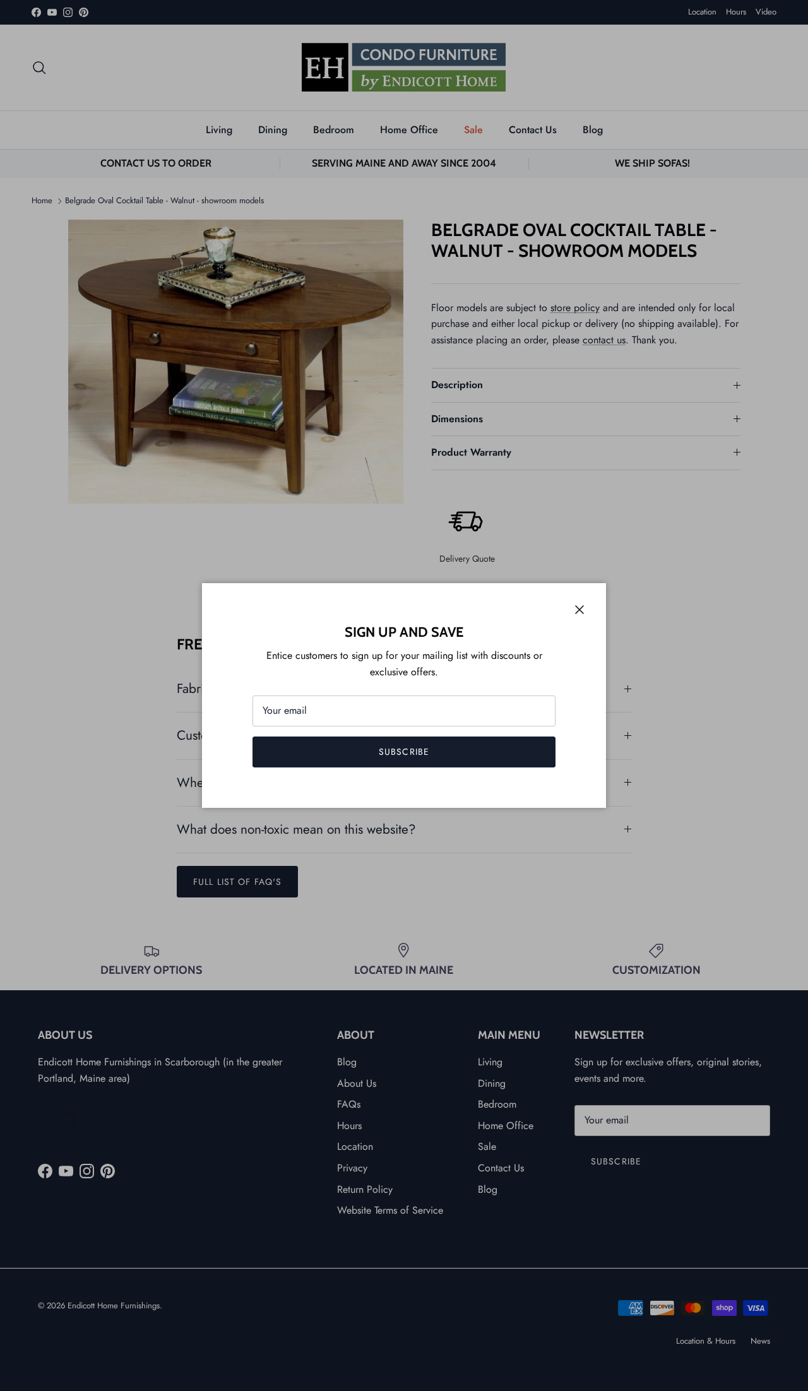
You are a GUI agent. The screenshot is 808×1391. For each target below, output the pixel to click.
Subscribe (404, 751)
